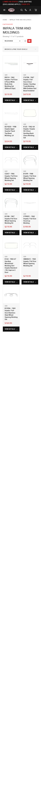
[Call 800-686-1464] (26, 10)
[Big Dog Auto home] (11, 10)
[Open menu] (4, 9)
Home (5, 20)
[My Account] (30, 10)
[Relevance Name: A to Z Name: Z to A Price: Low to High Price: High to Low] (12, 41)
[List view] (25, 41)
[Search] (21, 10)
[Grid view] (29, 41)
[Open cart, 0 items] (35, 9)
